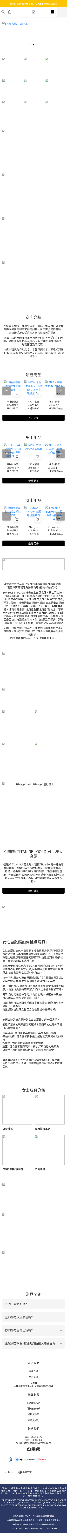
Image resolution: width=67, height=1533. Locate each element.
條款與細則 (33, 1420)
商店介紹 (33, 1371)
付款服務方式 (33, 1408)
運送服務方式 (33, 1402)
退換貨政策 (33, 1414)
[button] (33, 1304)
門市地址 (33, 1377)
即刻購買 (33, 891)
